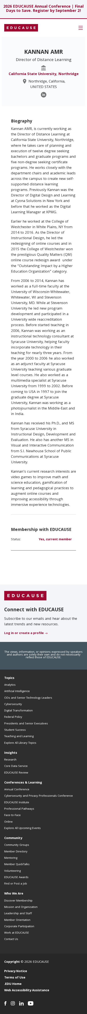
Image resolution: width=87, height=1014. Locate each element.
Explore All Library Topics (20, 743)
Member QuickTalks (17, 864)
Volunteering (12, 871)
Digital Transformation (18, 710)
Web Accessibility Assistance (26, 990)
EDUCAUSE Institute (16, 802)
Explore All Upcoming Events (22, 828)
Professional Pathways (19, 809)
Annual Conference (16, 789)
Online (8, 822)
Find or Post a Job (15, 884)
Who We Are (13, 894)
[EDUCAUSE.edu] (21, 28)
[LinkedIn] (43, 95)
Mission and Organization (21, 907)
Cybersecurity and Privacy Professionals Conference (38, 796)
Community (13, 838)
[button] (80, 28)
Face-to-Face (12, 815)
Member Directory (15, 851)
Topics (9, 678)
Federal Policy (13, 717)
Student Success (15, 730)
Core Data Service (16, 766)
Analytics (10, 685)
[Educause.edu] (25, 596)
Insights (10, 753)
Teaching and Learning (19, 736)
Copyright (12, 962)
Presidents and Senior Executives (26, 723)
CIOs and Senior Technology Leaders (28, 698)
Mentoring (10, 858)
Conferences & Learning (23, 783)
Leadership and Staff (18, 913)
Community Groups (16, 845)
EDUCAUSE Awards (16, 877)
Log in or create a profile (24, 633)
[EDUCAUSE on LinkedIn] (21, 1003)
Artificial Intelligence (17, 691)
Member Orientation (17, 920)
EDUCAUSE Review (16, 773)
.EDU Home (13, 984)
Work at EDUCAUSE (16, 933)
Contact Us (11, 939)
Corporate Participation (19, 926)
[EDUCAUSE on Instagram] (13, 1003)
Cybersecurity (13, 704)
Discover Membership (18, 901)
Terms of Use (14, 978)
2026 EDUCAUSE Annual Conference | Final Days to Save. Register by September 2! (43, 9)
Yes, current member (55, 539)
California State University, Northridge (44, 74)
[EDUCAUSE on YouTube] (31, 1003)
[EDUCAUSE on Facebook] (5, 1003)
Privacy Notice (15, 971)
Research (10, 760)
